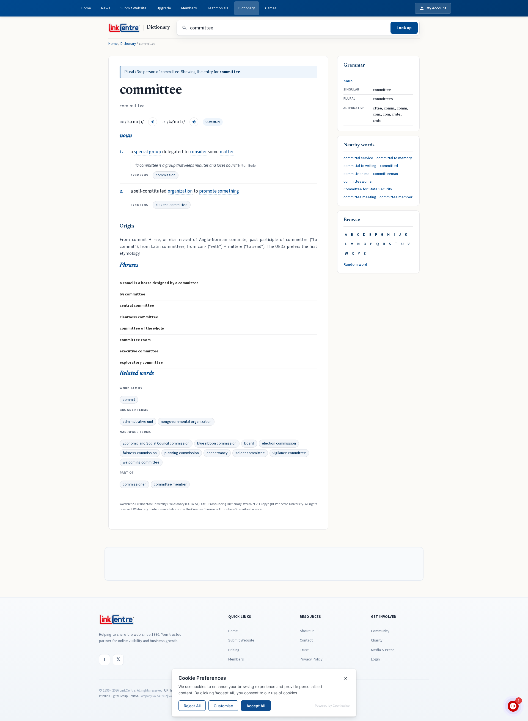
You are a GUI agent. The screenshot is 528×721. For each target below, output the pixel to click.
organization (180, 191)
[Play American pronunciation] (193, 121)
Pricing (234, 650)
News (105, 8)
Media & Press (383, 650)
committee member (170, 484)
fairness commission (140, 453)
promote (208, 191)
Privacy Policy (311, 659)
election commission (279, 443)
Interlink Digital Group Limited (118, 696)
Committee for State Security (367, 189)
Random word (355, 264)
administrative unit (138, 421)
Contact (306, 640)
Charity (377, 640)
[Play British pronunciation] (152, 121)
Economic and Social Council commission (156, 443)
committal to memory (394, 158)
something (228, 191)
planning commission (181, 453)
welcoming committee (141, 462)
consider (198, 151)
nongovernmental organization (186, 421)
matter (227, 151)
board (249, 443)
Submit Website (133, 8)
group (155, 151)
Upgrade (164, 8)
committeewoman (358, 181)
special (141, 151)
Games (271, 8)
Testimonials (217, 8)
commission (165, 175)
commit (129, 399)
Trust (304, 650)
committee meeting (359, 197)
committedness (356, 174)
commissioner (134, 484)
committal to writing (359, 166)
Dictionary (246, 8)
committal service (358, 158)
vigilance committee (289, 453)
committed (389, 166)
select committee (250, 453)
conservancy (217, 453)
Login (375, 659)
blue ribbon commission (217, 443)
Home (86, 8)
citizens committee (172, 205)
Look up (404, 28)
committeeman (385, 174)
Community (380, 631)
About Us (307, 631)
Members (189, 8)
